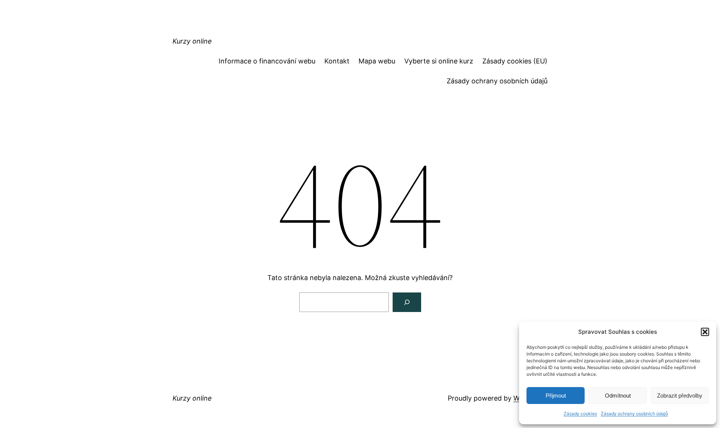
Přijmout (556, 395)
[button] (705, 332)
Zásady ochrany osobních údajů (634, 413)
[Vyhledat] (407, 302)
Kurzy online (192, 41)
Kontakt (337, 61)
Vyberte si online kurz (438, 61)
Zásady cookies (580, 413)
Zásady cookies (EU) (515, 61)
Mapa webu (376, 61)
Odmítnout (618, 395)
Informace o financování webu (267, 61)
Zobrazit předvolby (679, 395)
